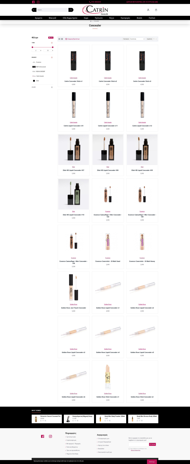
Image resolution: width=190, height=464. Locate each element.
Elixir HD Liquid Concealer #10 (73, 215)
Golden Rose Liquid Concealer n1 (108, 308)
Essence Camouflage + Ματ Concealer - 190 (74, 262)
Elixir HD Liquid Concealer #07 (73, 170)
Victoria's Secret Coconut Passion (50, 416)
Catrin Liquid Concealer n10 (73, 126)
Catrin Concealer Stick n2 (108, 81)
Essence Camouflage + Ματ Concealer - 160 (108, 216)
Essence (107, 211)
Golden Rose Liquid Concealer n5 (142, 352)
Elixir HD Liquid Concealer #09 (142, 170)
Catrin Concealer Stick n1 (74, 81)
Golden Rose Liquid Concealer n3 (73, 352)
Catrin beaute (73, 78)
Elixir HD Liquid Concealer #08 (107, 170)
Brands (34, 57)
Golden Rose (73, 304)
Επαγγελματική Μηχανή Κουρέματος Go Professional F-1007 (83, 416)
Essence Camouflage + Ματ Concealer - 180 (142, 216)
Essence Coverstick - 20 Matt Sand (107, 261)
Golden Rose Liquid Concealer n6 (73, 397)
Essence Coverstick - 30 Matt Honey (142, 261)
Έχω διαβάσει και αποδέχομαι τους (139, 449)
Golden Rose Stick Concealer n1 (107, 397)
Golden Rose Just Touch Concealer (73, 308)
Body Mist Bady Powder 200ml (115, 416)
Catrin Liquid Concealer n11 (108, 126)
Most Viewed (36, 410)
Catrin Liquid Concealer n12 (142, 126)
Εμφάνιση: (149, 39)
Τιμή (33, 42)
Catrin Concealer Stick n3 (142, 81)
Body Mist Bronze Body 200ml (147, 416)
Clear (51, 37)
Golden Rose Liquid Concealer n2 (142, 308)
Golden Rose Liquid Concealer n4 (108, 352)
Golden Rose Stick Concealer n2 (142, 397)
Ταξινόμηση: (126, 39)
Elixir (73, 167)
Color (33, 87)
